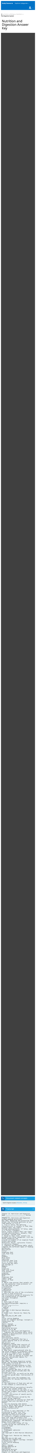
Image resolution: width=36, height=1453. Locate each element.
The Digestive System (7, 16)
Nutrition (19, 14)
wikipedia (19, 1203)
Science (6, 14)
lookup (25, 1203)
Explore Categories (21, 3)
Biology (12, 14)
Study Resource (7, 3)
